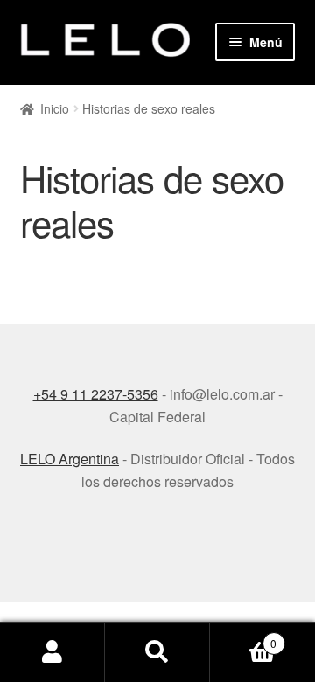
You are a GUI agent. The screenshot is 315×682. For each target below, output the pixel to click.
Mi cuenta (52, 652)
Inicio (54, 108)
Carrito (243, 637)
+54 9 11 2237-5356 (95, 394)
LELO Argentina (69, 459)
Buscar (157, 652)
